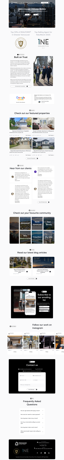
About (37, 2)
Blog (34, 2)
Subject (33, 378)
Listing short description (24, 382)
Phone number (22, 378)
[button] (22, 2)
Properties (26, 2)
